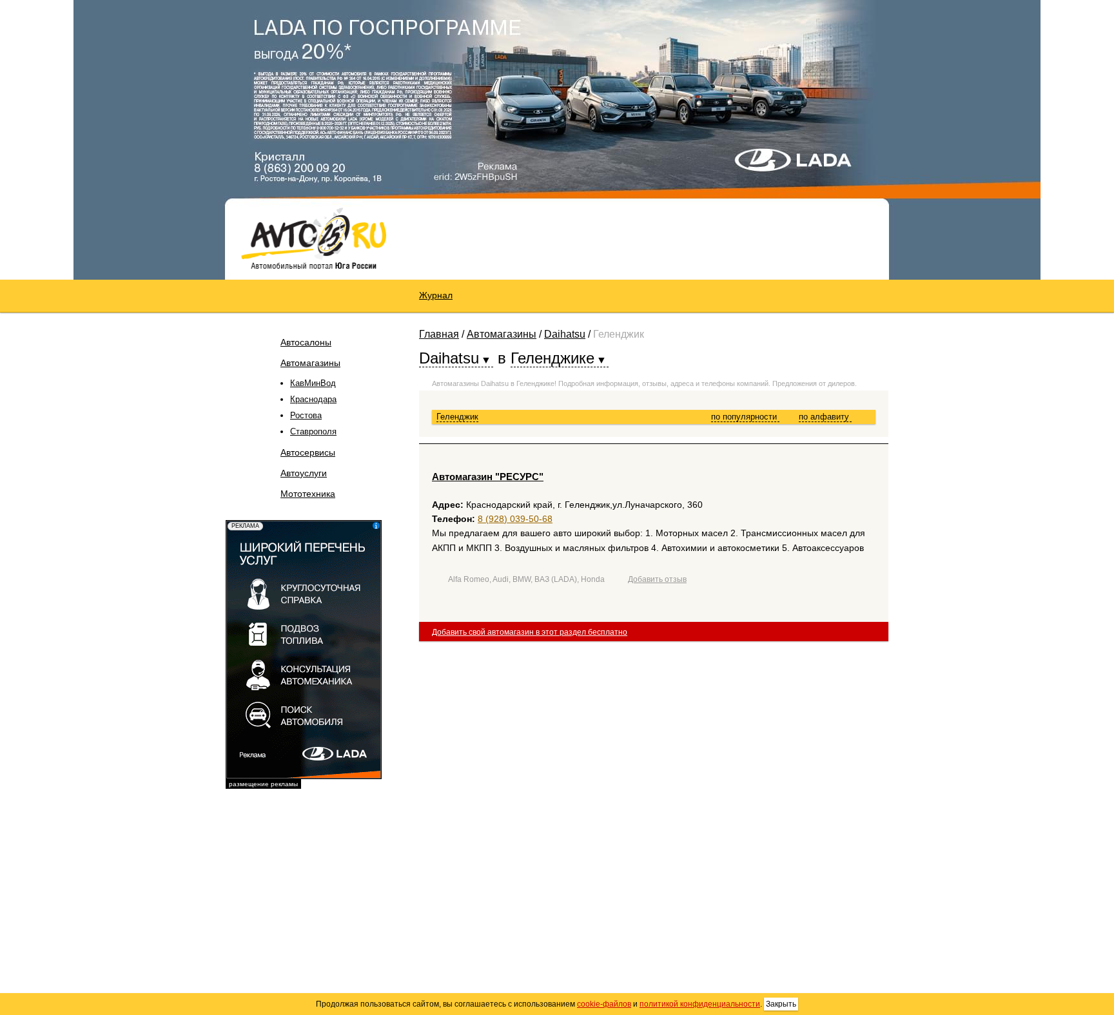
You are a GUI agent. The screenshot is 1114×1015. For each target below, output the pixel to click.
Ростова (306, 415)
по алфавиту (825, 416)
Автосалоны (305, 342)
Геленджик (457, 416)
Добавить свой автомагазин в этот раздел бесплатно (529, 632)
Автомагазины (310, 363)
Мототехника (307, 493)
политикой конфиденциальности (700, 1004)
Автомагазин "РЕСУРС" (487, 476)
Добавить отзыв (657, 579)
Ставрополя (313, 431)
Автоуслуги (303, 473)
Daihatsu (564, 334)
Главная (439, 334)
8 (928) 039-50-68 (515, 519)
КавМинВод (313, 383)
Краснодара (313, 399)
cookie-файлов (604, 1004)
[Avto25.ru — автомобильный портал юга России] (313, 238)
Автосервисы (307, 452)
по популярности (745, 416)
